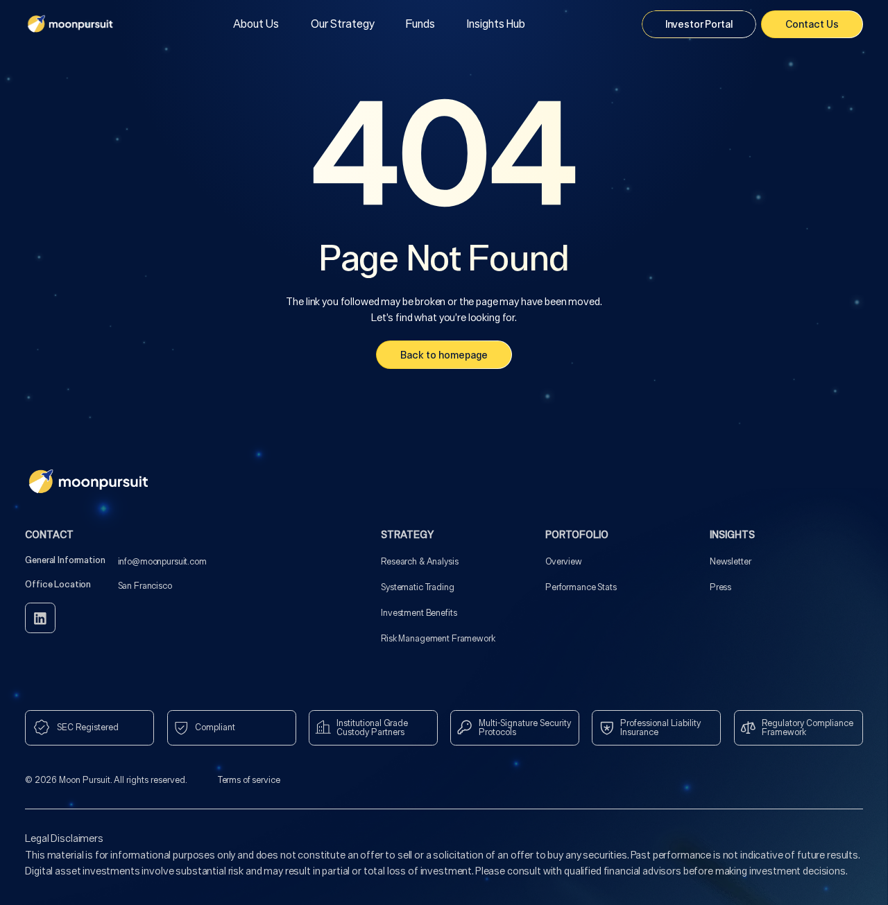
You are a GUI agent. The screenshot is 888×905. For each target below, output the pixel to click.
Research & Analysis (419, 561)
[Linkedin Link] (40, 618)
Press (720, 587)
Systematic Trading (417, 587)
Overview (563, 561)
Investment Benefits (418, 612)
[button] (343, 24)
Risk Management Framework (438, 638)
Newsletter (730, 561)
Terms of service (249, 780)
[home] (71, 24)
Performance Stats (581, 587)
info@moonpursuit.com (162, 561)
